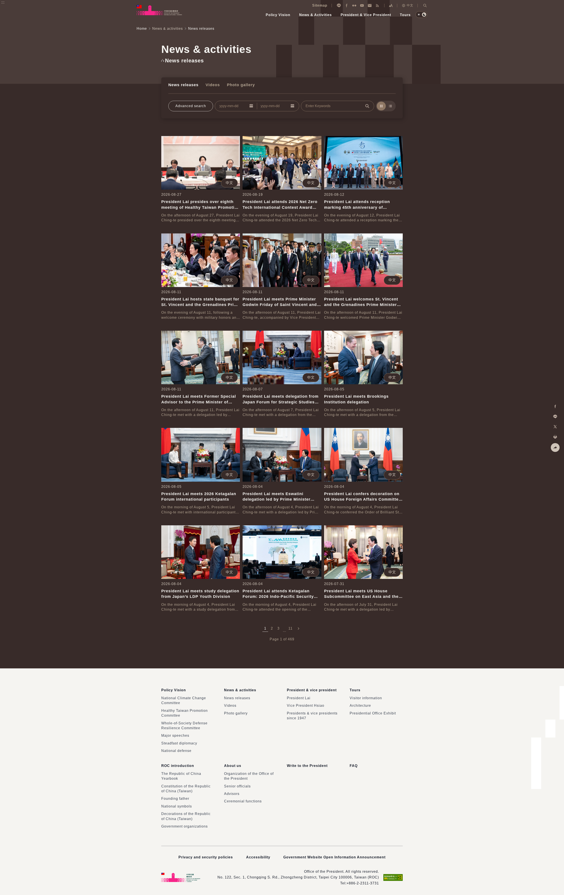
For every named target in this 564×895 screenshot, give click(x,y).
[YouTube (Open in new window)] (362, 5)
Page (274, 639)
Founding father (175, 798)
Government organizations (184, 826)
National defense (176, 751)
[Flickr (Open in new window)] (354, 5)
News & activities (167, 28)
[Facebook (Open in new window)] (346, 5)
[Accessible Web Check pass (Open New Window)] (393, 877)
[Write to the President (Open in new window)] (369, 5)
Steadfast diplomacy (179, 743)
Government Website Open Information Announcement (334, 857)
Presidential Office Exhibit (373, 713)
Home (142, 28)
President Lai (298, 698)
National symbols (176, 806)
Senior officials (237, 786)
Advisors (231, 794)
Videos (213, 85)
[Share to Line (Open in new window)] (555, 416)
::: (3, 2)
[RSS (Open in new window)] (377, 5)
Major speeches (175, 735)
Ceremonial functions (243, 801)
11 (290, 628)
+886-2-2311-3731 (363, 883)
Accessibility (258, 857)
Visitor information (366, 698)
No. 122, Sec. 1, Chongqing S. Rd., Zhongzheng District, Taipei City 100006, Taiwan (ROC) (298, 877)
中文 (410, 5)
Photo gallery (241, 85)
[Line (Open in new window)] (339, 5)
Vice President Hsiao (305, 705)
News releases (183, 85)
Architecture (360, 705)
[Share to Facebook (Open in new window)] (555, 406)
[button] (425, 5)
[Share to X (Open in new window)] (555, 426)
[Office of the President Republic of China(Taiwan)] (159, 10)
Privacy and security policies (205, 857)
